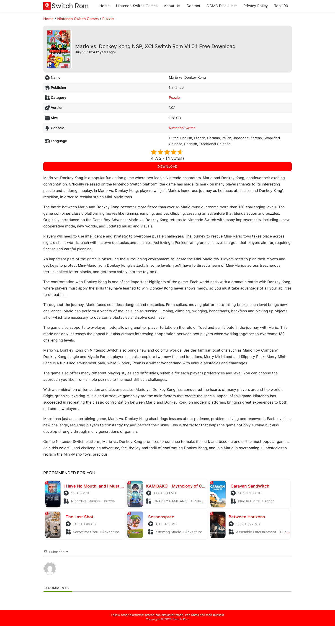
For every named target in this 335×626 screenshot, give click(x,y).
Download (167, 166)
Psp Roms (192, 615)
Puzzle (108, 18)
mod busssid (215, 615)
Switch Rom (181, 619)
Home (104, 5)
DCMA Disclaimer (222, 5)
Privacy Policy (255, 5)
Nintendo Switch (182, 128)
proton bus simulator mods (164, 615)
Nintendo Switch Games (136, 5)
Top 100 (281, 5)
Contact (193, 5)
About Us (172, 5)
